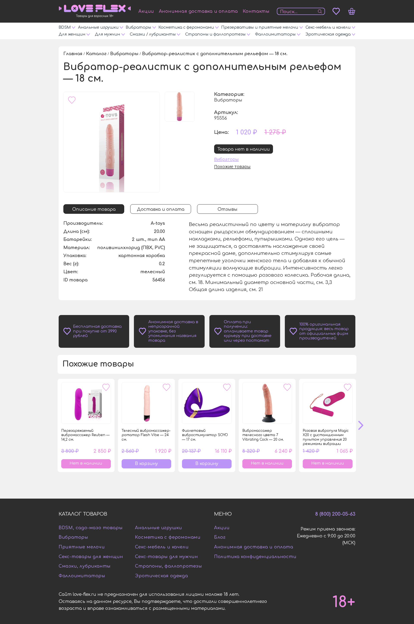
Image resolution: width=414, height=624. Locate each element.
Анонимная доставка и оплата (198, 11)
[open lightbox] (111, 142)
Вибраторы (226, 158)
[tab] (93, 209)
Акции (146, 11)
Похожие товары (232, 166)
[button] (365, 425)
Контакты (256, 11)
